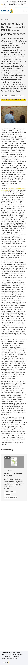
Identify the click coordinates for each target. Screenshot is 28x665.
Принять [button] (5, 662)
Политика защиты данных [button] (9, 658)
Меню (25, 11)
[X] (18, 99)
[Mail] (24, 99)
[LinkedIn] (20, 99)
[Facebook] (22, 99)
